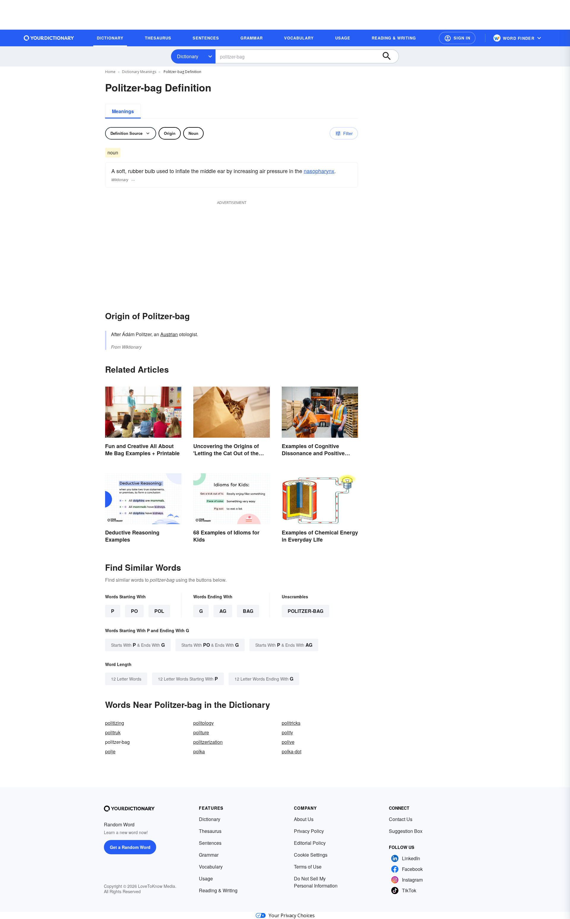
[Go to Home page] (49, 38)
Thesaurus (210, 831)
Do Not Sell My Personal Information (316, 882)
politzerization (208, 741)
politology (203, 722)
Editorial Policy (310, 842)
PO (134, 611)
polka (199, 751)
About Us (304, 819)
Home (110, 71)
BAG (248, 611)
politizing (114, 722)
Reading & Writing (218, 890)
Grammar (208, 854)
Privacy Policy (309, 831)
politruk (113, 732)
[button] (457, 38)
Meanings (123, 111)
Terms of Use (308, 866)
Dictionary (187, 56)
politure (201, 732)
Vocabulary (211, 866)
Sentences (210, 842)
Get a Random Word (130, 847)
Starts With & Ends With (138, 644)
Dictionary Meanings (139, 71)
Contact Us (400, 819)
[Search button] (389, 56)
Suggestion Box (405, 831)
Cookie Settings (310, 854)
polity (287, 732)
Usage (206, 878)
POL (159, 611)
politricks (291, 722)
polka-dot (291, 751)
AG (222, 611)
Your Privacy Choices (292, 915)
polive (288, 741)
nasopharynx (319, 171)
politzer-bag (305, 611)
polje (110, 751)
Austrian (169, 334)
